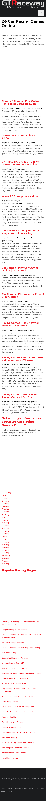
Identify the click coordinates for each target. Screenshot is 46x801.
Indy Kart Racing (9, 653)
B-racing (5, 498)
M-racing (5, 528)
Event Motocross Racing (12, 722)
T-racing (5, 547)
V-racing (5, 553)
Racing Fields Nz (9, 717)
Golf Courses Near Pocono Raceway (17, 696)
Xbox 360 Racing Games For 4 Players (18, 742)
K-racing (5, 523)
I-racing (5, 517)
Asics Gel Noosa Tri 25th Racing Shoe (18, 706)
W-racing (6, 555)
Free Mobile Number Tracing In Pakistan (18, 732)
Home (2, 788)
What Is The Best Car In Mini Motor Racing (20, 712)
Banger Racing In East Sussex (14, 629)
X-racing (5, 558)
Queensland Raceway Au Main (15, 658)
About (9, 788)
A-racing (5, 495)
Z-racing (5, 563)
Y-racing (5, 561)
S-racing (5, 544)
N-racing (5, 531)
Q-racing (5, 539)
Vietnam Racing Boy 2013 (13, 663)
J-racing (5, 520)
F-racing (5, 509)
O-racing (5, 533)
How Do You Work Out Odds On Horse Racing (21, 673)
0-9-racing (6, 492)
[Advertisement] (23, 74)
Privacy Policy (6, 791)
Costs (24, 788)
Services (17, 788)
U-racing (5, 550)
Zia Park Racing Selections (13, 642)
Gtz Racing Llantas (10, 701)
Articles (32, 788)
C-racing (5, 501)
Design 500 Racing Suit (12, 727)
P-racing (5, 536)
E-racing (5, 506)
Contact (40, 788)
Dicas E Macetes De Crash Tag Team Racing (21, 647)
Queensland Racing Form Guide (15, 678)
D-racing (5, 503)
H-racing (5, 514)
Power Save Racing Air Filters (14, 683)
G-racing (5, 512)
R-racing (5, 542)
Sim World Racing (9, 737)
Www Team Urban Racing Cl (14, 668)
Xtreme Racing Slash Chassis (14, 753)
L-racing (5, 525)
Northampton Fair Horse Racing (15, 747)
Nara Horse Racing (10, 758)
